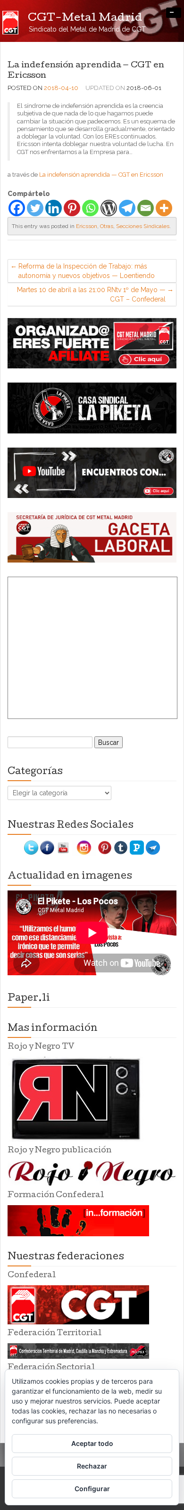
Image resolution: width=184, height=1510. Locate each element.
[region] (92, 343)
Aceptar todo (92, 1443)
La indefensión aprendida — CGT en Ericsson (101, 174)
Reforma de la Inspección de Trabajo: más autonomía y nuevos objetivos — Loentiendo (86, 270)
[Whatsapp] (90, 208)
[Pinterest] (72, 208)
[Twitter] (35, 208)
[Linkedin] (53, 208)
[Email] (145, 208)
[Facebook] (16, 208)
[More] (164, 208)
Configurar (92, 1489)
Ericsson (86, 226)
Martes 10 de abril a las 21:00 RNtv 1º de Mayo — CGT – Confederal (91, 294)
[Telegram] (127, 208)
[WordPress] (108, 208)
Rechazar (92, 1466)
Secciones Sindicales (142, 226)
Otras (106, 226)
